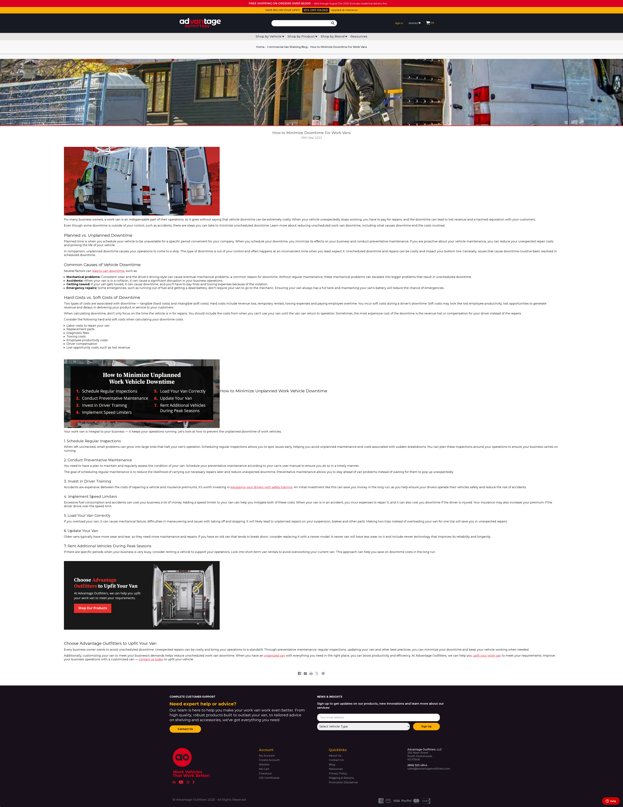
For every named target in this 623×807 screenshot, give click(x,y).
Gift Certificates (269, 777)
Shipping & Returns (341, 777)
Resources (358, 36)
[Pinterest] (323, 673)
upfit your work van (487, 655)
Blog (332, 764)
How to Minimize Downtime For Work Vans (311, 133)
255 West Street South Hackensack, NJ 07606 (424, 754)
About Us (335, 755)
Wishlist (414, 23)
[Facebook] (299, 673)
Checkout (265, 773)
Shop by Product (301, 36)
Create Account (269, 760)
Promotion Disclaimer (343, 782)
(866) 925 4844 (417, 765)
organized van (274, 655)
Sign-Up (426, 726)
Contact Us (185, 729)
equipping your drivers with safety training (262, 487)
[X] (316, 673)
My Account (267, 755)
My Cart (264, 768)
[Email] (305, 673)
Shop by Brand (332, 36)
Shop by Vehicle (268, 36)
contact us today (151, 659)
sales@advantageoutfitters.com (428, 768)
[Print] (311, 673)
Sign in (399, 23)
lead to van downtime (108, 271)
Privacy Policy (338, 773)
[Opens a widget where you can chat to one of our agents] (611, 801)
